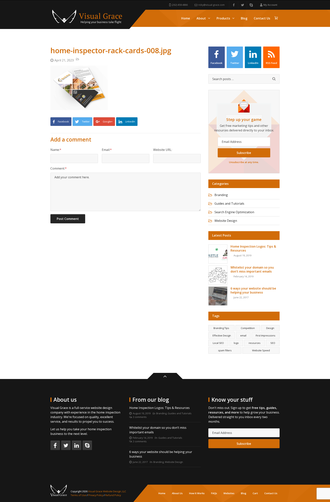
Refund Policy (113, 495)
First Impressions (265, 335)
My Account (270, 4)
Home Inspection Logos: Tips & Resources (159, 408)
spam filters (225, 350)
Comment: (57, 168)
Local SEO (218, 343)
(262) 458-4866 (180, 4)
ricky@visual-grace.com (211, 4)
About (201, 18)
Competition (248, 328)
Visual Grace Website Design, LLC (107, 491)
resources (254, 343)
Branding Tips (221, 328)
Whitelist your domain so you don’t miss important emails (157, 430)
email (243, 335)
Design (270, 328)
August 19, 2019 (141, 413)
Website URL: (162, 150)
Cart (255, 493)
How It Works (197, 493)
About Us (177, 493)
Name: (55, 150)
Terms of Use (78, 495)
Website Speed (261, 350)
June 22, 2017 (140, 462)
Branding (221, 195)
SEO (272, 343)
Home (185, 18)
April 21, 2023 (64, 60)
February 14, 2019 (143, 437)
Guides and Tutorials (229, 203)
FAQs (214, 493)
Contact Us (262, 18)
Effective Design (222, 335)
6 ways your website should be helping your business (160, 454)
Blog (244, 18)
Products (223, 18)
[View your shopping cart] (276, 18)
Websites (228, 493)
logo (236, 343)
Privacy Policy (95, 495)
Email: (106, 150)
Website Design (225, 221)
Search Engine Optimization (234, 212)
